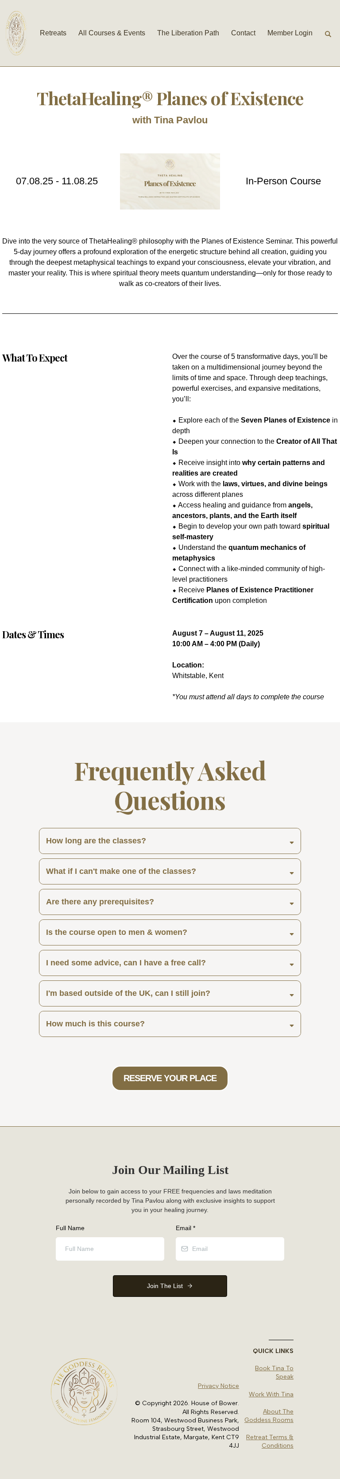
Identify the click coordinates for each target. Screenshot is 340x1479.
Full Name (70, 1227)
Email (185, 1227)
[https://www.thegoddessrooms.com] (16, 33)
